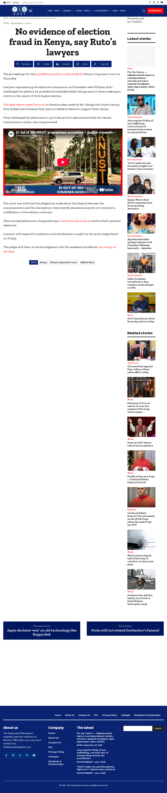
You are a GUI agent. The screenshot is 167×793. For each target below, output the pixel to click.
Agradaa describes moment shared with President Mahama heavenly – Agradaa (139, 244)
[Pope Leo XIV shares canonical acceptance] (141, 427)
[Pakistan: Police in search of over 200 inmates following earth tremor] (141, 387)
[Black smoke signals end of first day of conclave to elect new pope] (141, 540)
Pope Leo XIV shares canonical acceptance (140, 444)
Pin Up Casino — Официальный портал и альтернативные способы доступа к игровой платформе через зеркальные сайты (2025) (141, 81)
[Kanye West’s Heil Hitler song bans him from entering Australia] (141, 184)
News (130, 69)
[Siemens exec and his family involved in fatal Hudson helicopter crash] (141, 579)
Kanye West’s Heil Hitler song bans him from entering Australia (139, 204)
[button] (143, 10)
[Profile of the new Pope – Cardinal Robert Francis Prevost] (141, 460)
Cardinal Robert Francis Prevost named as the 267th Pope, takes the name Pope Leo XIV (141, 519)
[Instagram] (154, 2)
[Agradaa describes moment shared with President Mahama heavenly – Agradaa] (141, 223)
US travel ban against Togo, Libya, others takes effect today (140, 369)
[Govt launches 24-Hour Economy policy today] (141, 302)
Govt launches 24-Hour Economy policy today (141, 320)
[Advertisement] (83, 676)
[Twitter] (158, 2)
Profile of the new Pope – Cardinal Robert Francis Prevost (141, 479)
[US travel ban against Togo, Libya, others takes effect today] (141, 350)
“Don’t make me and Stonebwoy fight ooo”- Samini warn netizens (140, 166)
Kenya (43, 262)
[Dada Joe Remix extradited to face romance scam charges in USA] (141, 263)
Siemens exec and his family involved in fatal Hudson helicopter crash (139, 599)
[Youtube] (162, 2)
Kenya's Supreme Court (63, 262)
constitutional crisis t (74, 221)
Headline (131, 510)
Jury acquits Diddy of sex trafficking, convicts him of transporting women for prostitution (140, 126)
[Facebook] (150, 2)
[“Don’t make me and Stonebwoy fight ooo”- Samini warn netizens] (141, 147)
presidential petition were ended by (59, 74)
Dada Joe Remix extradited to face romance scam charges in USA (140, 283)
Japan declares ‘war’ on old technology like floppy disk (42, 632)
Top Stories (132, 363)
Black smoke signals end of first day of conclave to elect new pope (140, 560)
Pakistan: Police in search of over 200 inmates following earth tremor (138, 407)
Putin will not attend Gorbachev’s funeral (125, 630)
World (5, 18)
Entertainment (134, 117)
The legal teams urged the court (24, 104)
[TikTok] (20, 755)
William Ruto (88, 262)
